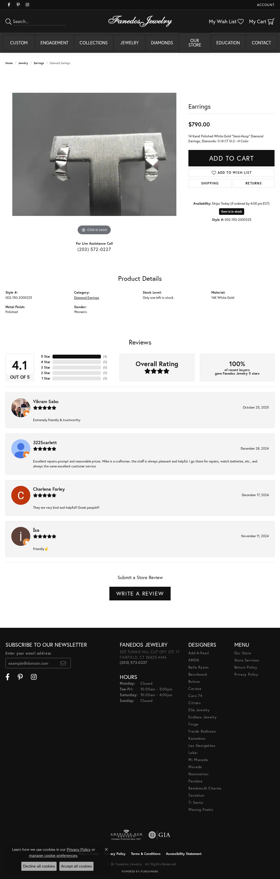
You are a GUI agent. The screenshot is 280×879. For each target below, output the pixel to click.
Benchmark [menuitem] (197, 674)
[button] (265, 5)
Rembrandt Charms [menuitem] (204, 788)
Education (228, 42)
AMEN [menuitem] (193, 660)
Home (9, 63)
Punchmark (149, 871)
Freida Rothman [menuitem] (202, 731)
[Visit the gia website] (159, 835)
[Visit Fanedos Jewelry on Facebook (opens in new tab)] (8, 5)
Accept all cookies (76, 866)
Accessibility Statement (184, 854)
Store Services (246, 660)
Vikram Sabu (46, 401)
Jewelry (129, 42)
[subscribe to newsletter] (63, 663)
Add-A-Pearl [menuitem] (198, 653)
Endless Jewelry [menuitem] (202, 717)
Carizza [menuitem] (195, 688)
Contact (261, 42)
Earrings (39, 63)
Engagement (54, 42)
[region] (94, 154)
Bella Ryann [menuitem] (198, 667)
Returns (254, 183)
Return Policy (245, 667)
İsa (36, 530)
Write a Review (140, 593)
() (105, 356)
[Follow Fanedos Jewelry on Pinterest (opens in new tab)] (18, 5)
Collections (94, 42)
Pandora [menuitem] (195, 781)
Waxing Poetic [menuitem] (200, 809)
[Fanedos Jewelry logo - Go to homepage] (140, 21)
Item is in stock (231, 211)
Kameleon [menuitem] (196, 738)
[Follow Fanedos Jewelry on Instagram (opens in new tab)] (27, 5)
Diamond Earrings (86, 297)
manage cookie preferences (53, 855)
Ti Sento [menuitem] (195, 802)
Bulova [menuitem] (194, 681)
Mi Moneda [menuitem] (198, 759)
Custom (19, 42)
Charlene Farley (49, 489)
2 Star (45, 373)
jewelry (23, 63)
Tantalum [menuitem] (196, 795)
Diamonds (162, 42)
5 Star (45, 356)
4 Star (45, 362)
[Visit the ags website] (126, 835)
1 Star (46, 378)
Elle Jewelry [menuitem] (199, 710)
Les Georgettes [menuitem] (201, 745)
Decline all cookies (39, 866)
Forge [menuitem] (193, 724)
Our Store (194, 42)
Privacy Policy (246, 674)
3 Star (45, 367)
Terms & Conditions (146, 854)
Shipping (210, 183)
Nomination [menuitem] (198, 774)
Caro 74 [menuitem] (195, 695)
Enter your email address (28, 653)
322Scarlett (45, 442)
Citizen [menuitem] (194, 703)
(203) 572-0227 (94, 249)
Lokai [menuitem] (192, 752)
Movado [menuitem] (195, 767)
